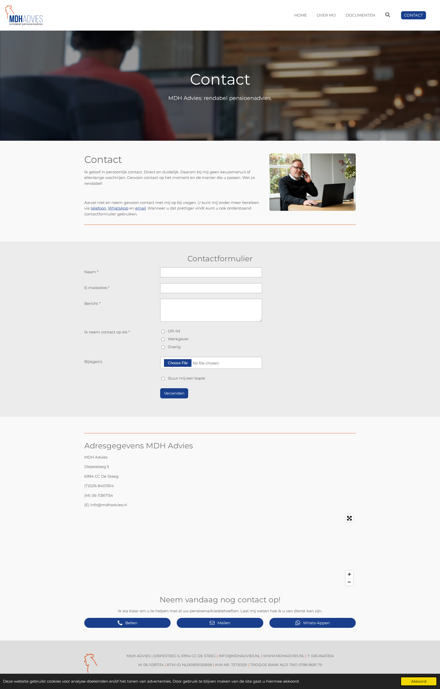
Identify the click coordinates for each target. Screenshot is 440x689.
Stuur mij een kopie (186, 378)
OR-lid (174, 331)
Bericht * (92, 303)
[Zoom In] (349, 574)
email (140, 208)
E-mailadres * (97, 287)
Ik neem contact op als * (107, 332)
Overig (174, 346)
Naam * (91, 271)
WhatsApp (118, 208)
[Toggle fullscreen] (349, 518)
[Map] (220, 550)
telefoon (98, 208)
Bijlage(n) (93, 361)
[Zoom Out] (349, 582)
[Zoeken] (387, 15)
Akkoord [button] (418, 681)
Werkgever (178, 338)
